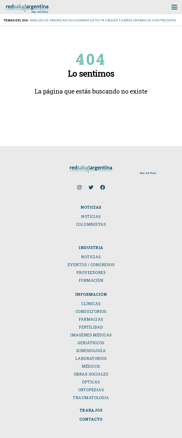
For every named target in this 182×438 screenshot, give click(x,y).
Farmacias (91, 319)
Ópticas (91, 382)
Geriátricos (90, 343)
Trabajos (91, 410)
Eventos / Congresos (91, 265)
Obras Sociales (91, 374)
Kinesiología (91, 351)
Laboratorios (91, 358)
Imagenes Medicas (91, 335)
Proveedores (91, 272)
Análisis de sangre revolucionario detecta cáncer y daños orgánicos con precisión (103, 20)
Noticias (91, 216)
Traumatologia (91, 398)
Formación (91, 280)
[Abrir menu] (174, 7)
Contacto (91, 419)
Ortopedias (91, 390)
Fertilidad (91, 327)
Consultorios (91, 311)
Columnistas (91, 224)
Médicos (91, 366)
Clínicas (91, 303)
